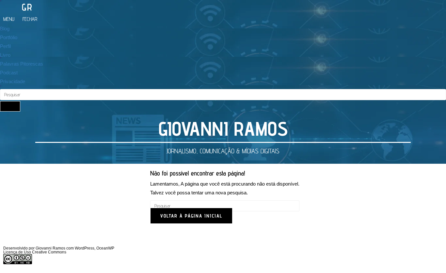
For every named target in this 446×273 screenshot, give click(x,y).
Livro (5, 55)
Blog (4, 28)
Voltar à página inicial (191, 216)
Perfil (5, 46)
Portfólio (8, 37)
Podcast (9, 72)
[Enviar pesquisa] (10, 106)
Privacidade (12, 81)
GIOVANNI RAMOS (223, 128)
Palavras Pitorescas (21, 64)
